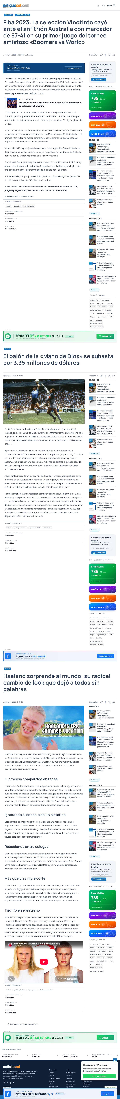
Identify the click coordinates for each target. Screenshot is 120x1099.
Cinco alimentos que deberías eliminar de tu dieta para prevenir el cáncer (106, 240)
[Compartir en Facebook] (105, 55)
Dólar (111, 317)
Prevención (100, 313)
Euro (91, 320)
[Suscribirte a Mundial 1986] (30, 528)
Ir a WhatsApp (101, 1076)
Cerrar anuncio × (110, 1087)
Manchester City (47, 990)
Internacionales (22, 15)
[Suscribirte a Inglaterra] (29, 990)
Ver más (93, 213)
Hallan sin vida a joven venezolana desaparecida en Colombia (105, 253)
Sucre (111, 307)
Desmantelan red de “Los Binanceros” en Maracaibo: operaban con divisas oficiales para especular (105, 175)
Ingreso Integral (102, 317)
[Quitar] (115, 1064)
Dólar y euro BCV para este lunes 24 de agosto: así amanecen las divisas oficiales (106, 226)
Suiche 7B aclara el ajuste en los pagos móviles (105, 202)
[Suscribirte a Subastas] (44, 528)
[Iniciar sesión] (98, 5)
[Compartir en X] (109, 55)
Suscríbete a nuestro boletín (101, 66)
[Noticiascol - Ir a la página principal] (16, 5)
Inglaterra (34, 990)
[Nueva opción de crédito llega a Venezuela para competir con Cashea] (92, 148)
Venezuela (105, 300)
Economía (110, 303)
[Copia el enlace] (101, 55)
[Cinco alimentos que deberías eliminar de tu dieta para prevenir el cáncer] (92, 240)
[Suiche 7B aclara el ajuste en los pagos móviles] (92, 203)
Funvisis (92, 307)
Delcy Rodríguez (95, 310)
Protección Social (96, 323)
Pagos (92, 317)
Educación (100, 303)
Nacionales (107, 310)
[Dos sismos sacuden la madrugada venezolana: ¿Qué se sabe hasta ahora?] (92, 161)
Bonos (92, 303)
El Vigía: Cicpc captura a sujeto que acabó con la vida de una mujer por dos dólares (106, 279)
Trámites (109, 313)
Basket (8, 206)
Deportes (8, 15)
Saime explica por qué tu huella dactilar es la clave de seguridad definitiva (105, 266)
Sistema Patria (94, 300)
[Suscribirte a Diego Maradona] (14, 528)
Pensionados (102, 307)
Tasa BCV (99, 320)
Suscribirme (100, 79)
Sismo (92, 313)
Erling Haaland (20, 990)
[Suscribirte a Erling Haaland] (14, 990)
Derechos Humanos (96, 327)
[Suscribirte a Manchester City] (41, 990)
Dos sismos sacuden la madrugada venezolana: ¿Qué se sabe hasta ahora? (106, 161)
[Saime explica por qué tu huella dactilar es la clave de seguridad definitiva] (92, 266)
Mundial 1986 (36, 528)
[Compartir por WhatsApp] (113, 55)
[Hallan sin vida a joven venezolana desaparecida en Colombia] (92, 253)
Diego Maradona (21, 528)
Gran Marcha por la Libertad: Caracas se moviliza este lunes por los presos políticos (106, 190)
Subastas (48, 528)
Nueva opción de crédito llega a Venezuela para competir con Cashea (105, 147)
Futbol (7, 349)
